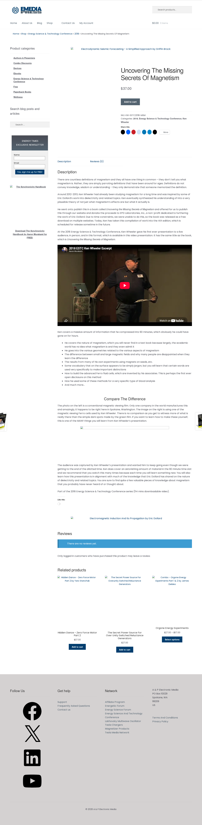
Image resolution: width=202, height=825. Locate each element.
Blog (39, 23)
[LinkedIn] (32, 768)
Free (15, 86)
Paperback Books (22, 91)
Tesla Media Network (117, 732)
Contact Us (68, 23)
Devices (17, 68)
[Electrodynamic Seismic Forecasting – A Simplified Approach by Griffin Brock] (124, 53)
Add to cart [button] (77, 646)
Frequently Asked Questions (74, 706)
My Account (86, 23)
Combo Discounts (22, 63)
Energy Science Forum (118, 709)
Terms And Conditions (165, 717)
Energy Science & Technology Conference (50, 33)
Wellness (18, 96)
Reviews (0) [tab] (97, 161)
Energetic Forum (114, 706)
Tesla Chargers (114, 725)
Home (13, 23)
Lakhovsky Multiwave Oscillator (123, 721)
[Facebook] (32, 721)
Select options (172, 639)
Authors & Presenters (24, 57)
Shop (50, 23)
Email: (16, 163)
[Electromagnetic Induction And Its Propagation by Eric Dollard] (124, 523)
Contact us (64, 709)
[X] (32, 744)
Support (62, 702)
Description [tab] (64, 161)
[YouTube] (32, 791)
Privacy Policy (160, 721)
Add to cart (130, 101)
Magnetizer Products (117, 728)
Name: (17, 155)
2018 (77, 33)
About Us (27, 23)
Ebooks (17, 73)
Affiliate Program (115, 702)
